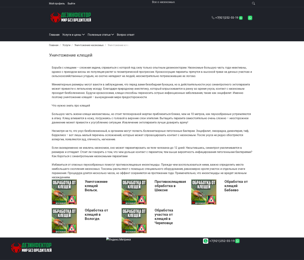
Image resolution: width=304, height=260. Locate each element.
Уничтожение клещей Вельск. (96, 185)
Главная (53, 45)
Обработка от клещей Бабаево (236, 185)
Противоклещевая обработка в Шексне (170, 185)
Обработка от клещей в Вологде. (96, 214)
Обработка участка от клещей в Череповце (164, 216)
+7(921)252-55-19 (226, 17)
